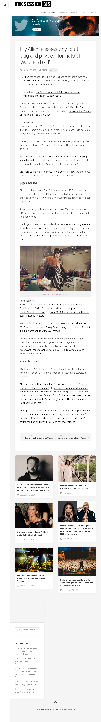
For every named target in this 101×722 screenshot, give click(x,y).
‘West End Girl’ (34, 80)
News (84, 13)
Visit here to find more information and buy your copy (47, 171)
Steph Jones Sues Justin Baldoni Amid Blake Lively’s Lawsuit (32, 533)
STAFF (44, 70)
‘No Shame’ (82, 107)
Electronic (62, 13)
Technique (74, 13)
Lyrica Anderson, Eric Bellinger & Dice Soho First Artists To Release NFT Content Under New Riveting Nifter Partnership (76, 530)
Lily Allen (24, 76)
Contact (93, 13)
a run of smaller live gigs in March (44, 235)
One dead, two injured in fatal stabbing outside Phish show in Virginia (31, 578)
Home (43, 13)
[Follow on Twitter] (55, 26)
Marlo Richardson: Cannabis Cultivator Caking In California (74, 487)
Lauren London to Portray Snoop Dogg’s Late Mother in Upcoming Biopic (26, 651)
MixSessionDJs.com (49, 709)
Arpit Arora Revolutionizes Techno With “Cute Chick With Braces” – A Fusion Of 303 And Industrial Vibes (33, 487)
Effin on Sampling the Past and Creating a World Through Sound (26, 661)
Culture (52, 13)
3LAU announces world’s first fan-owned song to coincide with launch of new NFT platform (76, 583)
